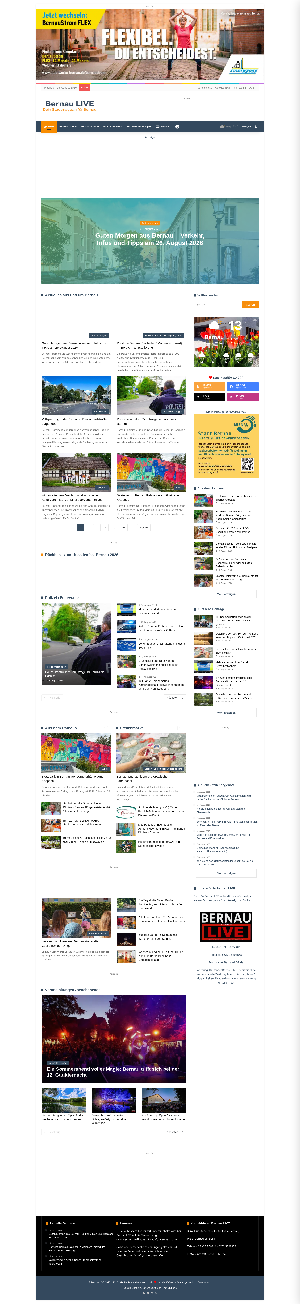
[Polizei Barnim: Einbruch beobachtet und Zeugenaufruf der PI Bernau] (126, 626)
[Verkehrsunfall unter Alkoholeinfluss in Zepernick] (126, 644)
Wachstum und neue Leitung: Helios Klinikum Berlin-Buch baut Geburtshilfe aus (161, 955)
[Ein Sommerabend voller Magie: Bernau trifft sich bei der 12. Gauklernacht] (114, 1038)
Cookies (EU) (222, 87)
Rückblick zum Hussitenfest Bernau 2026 (81, 555)
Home (51, 126)
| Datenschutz (203, 1282)
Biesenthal (171, 887)
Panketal (148, 887)
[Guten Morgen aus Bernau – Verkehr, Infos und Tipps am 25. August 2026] (203, 638)
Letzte (144, 527)
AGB (251, 87)
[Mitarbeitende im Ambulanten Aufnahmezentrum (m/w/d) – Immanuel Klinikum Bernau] (126, 829)
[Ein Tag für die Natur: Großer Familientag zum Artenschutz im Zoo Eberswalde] (126, 905)
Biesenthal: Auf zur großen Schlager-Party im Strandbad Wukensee (109, 1119)
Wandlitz (127, 887)
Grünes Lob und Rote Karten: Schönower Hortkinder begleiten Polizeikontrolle (158, 664)
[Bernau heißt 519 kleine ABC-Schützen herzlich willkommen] (51, 825)
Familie (51, 887)
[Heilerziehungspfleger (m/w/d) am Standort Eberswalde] (126, 846)
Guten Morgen (150, 223)
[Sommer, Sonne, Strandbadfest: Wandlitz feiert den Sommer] (126, 939)
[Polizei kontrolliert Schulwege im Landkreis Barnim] (76, 644)
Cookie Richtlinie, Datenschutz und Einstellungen (150, 1287)
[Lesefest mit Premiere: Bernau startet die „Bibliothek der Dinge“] (203, 580)
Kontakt (164, 126)
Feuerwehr (159, 597)
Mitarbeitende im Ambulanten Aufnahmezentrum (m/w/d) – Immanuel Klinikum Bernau (162, 828)
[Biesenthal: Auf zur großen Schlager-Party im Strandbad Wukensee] (114, 1100)
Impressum (239, 87)
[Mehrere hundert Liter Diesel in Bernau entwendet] (126, 609)
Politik (87, 887)
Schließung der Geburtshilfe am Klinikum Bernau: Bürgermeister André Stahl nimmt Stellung (86, 807)
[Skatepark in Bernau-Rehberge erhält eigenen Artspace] (203, 500)
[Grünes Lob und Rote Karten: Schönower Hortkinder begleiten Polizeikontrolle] (126, 661)
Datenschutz (204, 87)
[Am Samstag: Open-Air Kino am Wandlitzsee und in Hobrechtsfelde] (164, 1100)
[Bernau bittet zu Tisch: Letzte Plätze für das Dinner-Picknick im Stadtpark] (51, 842)
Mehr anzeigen (226, 594)
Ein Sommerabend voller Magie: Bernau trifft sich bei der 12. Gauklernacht (234, 681)
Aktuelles (90, 126)
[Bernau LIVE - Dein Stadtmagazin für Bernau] (69, 106)
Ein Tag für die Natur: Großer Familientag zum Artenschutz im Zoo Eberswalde (161, 904)
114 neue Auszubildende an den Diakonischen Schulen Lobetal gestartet (233, 620)
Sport (69, 887)
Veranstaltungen (140, 126)
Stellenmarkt (114, 126)
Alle (149, 597)
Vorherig (55, 697)
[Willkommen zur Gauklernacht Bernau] (150, 166)
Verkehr (107, 887)
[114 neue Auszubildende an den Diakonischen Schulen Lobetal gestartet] (203, 621)
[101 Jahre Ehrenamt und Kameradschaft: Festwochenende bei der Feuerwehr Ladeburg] (126, 681)
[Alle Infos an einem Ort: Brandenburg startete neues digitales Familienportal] (126, 922)
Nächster (172, 697)
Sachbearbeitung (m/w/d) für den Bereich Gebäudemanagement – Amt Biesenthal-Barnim (161, 811)
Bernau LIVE (66, 126)
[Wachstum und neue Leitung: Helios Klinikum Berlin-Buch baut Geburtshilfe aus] (126, 956)
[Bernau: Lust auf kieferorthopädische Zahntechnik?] (203, 652)
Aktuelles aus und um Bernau (71, 295)
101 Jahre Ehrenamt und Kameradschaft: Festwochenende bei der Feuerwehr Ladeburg (161, 685)
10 (113, 527)
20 (123, 527)
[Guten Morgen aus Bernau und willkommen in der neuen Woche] (203, 699)
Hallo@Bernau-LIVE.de (229, 962)
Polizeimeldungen (176, 597)
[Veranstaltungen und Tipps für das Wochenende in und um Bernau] (64, 1100)
